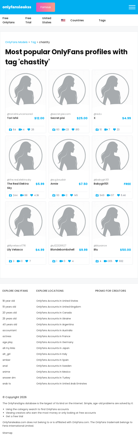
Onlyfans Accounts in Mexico (53, 371)
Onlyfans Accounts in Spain (52, 360)
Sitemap (7, 433)
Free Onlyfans (9, 20)
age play (8, 342)
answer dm (9, 377)
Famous (45, 7)
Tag (33, 42)
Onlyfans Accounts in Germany (54, 342)
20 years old (10, 312)
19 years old (9, 306)
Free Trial (28, 20)
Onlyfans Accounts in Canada (54, 312)
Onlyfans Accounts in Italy (51, 354)
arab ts (7, 383)
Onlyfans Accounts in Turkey (53, 377)
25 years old (9, 318)
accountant (10, 330)
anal (5, 366)
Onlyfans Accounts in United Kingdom (58, 306)
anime (6, 371)
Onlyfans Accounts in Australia (54, 330)
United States (46, 20)
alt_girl (6, 354)
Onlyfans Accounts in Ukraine (53, 318)
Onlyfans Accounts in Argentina (55, 324)
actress (7, 336)
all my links (9, 348)
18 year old (9, 301)
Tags (102, 20)
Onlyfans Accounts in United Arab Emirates (61, 383)
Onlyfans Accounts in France (53, 336)
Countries (77, 20)
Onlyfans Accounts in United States (57, 301)
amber (6, 360)
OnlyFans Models (16, 42)
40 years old (10, 324)
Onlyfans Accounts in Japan (53, 348)
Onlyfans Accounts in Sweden (54, 366)
